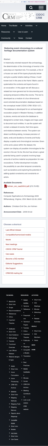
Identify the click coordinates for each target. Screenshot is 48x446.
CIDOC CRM (40, 16)
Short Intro (12, 304)
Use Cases (14, 439)
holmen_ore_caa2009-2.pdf (18, 186)
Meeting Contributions (26, 393)
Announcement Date (13, 211)
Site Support (11, 268)
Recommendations (15, 310)
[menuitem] (3, 25)
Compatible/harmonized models (18, 234)
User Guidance (13, 335)
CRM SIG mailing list (14, 273)
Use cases (10, 254)
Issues (8, 239)
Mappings (26, 347)
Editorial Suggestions (14, 263)
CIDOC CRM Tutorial (14, 249)
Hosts (36, 340)
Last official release (13, 230)
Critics (11, 317)
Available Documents (13, 182)
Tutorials (11, 341)
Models (13, 429)
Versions (26, 306)
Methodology (13, 338)
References (8, 192)
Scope (11, 307)
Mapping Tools (15, 404)
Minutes (26, 378)
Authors (7, 206)
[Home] (18, 16)
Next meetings (11, 244)
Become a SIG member (15, 258)
